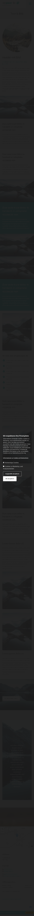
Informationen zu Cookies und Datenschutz (15, 458)
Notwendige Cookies (12, 463)
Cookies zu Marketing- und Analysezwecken (13, 468)
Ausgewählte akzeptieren (12, 474)
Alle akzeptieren (9, 478)
